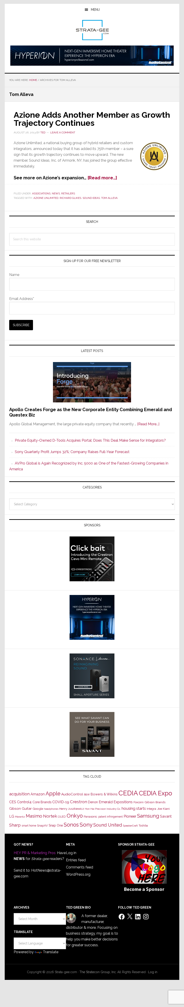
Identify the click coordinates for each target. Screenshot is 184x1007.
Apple (53, 793)
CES (12, 802)
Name (14, 275)
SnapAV (42, 825)
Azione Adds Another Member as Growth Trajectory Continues (92, 119)
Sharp (15, 825)
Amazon (38, 794)
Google (38, 808)
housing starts (134, 808)
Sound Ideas (91, 198)
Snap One (56, 825)
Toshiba (143, 825)
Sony (86, 824)
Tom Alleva (109, 198)
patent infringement (110, 816)
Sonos (71, 825)
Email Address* (21, 299)
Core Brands (42, 802)
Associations (41, 193)
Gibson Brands (155, 802)
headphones (51, 808)
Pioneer (130, 816)
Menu (95, 9)
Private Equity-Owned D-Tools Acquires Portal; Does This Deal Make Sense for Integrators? (90, 440)
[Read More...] (148, 424)
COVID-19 (60, 802)
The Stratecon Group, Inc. (98, 972)
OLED (62, 816)
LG (11, 816)
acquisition (19, 794)
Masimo (34, 816)
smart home (29, 825)
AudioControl (72, 794)
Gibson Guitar (20, 809)
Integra (151, 808)
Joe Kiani (163, 808)
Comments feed (79, 867)
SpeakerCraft (130, 825)
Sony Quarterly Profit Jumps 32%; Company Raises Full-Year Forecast (72, 452)
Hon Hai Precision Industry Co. (103, 808)
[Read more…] (102, 177)
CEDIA (128, 793)
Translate (50, 952)
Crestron (78, 801)
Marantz (20, 816)
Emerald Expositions (116, 802)
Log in (71, 853)
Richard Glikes (70, 198)
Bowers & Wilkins (104, 794)
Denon (93, 802)
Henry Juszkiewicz (71, 808)
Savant (166, 816)
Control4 (24, 802)
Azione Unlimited (45, 198)
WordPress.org (78, 874)
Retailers (68, 193)
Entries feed (76, 860)
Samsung (148, 816)
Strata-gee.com (92, 30)
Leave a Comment (62, 132)
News (56, 193)
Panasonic (90, 816)
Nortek (50, 816)
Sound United (107, 825)
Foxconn (139, 802)
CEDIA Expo (155, 793)
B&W (87, 794)
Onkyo (75, 816)
